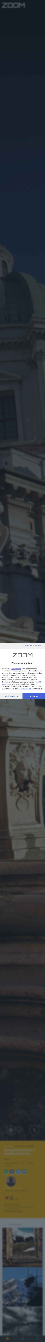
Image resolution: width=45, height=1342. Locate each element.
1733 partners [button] (16, 669)
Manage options (11, 696)
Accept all (34, 696)
